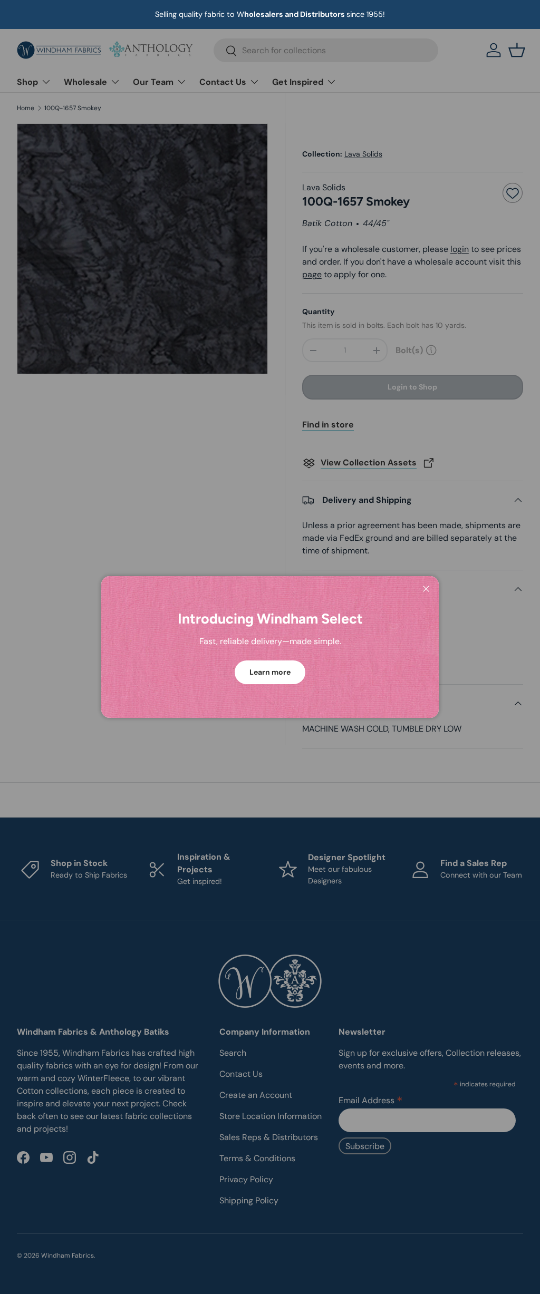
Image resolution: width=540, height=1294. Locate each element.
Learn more (270, 672)
